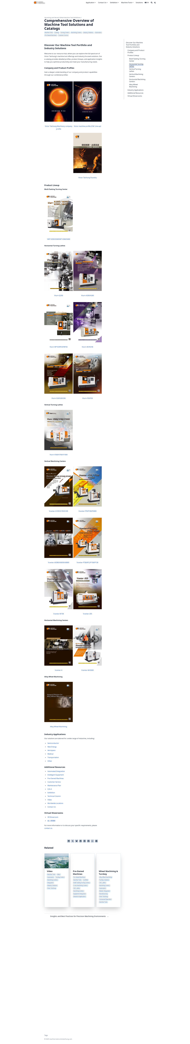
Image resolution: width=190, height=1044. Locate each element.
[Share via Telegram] (96, 841)
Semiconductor (53, 743)
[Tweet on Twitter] (72, 841)
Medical (50, 754)
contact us (48, 828)
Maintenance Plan (54, 785)
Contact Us (52, 807)
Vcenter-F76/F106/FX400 (87, 511)
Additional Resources (135, 93)
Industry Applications (135, 90)
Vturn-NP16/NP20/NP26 (58, 347)
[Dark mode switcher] (155, 2)
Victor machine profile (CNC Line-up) (87, 126)
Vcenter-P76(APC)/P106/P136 (87, 562)
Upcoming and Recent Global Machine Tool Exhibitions (62, 17)
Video (50, 800)
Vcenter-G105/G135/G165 (58, 511)
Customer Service (54, 782)
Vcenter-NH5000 (87, 670)
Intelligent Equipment (56, 775)
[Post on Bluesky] (76, 841)
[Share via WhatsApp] (92, 841)
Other (50, 761)
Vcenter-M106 (58, 614)
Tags (46, 1035)
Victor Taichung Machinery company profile (58, 127)
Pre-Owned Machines (56, 778)
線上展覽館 (51, 821)
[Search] (151, 2)
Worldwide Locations (55, 803)
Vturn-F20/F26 (87, 398)
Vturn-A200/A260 (87, 295)
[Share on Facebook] (88, 841)
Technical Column (54, 796)
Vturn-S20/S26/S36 (59, 398)
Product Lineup (133, 55)
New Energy (52, 747)
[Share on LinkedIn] (68, 841)
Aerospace (51, 750)
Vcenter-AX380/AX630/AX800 (58, 562)
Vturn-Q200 (58, 295)
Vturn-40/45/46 (87, 347)
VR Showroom (53, 817)
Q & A (50, 789)
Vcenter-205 (87, 614)
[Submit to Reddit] (80, 841)
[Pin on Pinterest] (84, 841)
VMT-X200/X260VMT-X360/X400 (58, 239)
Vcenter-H (58, 670)
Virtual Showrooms (135, 96)
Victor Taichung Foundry (87, 177)
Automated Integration (56, 771)
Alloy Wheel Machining (133, 85)
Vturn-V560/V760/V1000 (58, 455)
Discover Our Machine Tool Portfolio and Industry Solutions (134, 45)
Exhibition (51, 793)
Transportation (53, 757)
